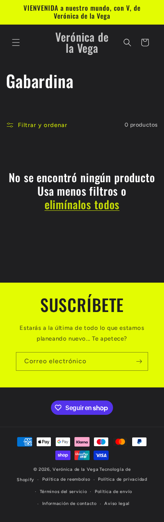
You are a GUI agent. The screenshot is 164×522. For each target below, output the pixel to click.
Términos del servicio (63, 491)
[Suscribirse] (139, 361)
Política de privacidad (122, 479)
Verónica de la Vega (75, 469)
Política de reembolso (66, 479)
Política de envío (113, 491)
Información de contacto (69, 503)
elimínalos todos (82, 204)
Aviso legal (117, 503)
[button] (16, 42)
